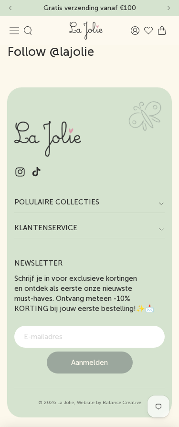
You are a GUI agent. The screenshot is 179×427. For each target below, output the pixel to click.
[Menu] (14, 30)
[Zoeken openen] (28, 30)
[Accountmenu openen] (135, 30)
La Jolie (65, 403)
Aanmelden (89, 362)
